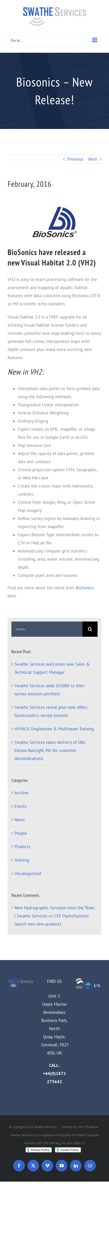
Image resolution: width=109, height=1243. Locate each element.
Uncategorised (27, 873)
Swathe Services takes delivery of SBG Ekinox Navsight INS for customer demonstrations (49, 750)
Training (21, 860)
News (19, 819)
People (20, 833)
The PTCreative (88, 1127)
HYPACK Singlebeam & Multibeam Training (54, 729)
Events (20, 806)
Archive (21, 793)
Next (92, 159)
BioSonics (85, 588)
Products (22, 846)
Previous (75, 159)
